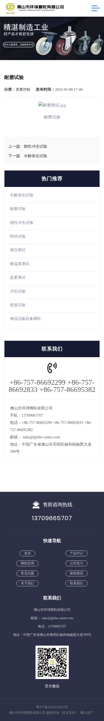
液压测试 (18, 250)
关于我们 (27, 583)
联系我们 (76, 583)
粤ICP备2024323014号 (52, 707)
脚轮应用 (27, 563)
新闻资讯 (76, 573)
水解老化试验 (21, 195)
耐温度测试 (19, 264)
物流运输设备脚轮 (25, 319)
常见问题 (27, 573)
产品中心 (76, 553)
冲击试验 (18, 291)
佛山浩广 (86, 713)
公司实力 (76, 563)
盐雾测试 (18, 277)
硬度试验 (18, 305)
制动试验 (18, 236)
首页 (27, 553)
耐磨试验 (18, 209)
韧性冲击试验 (21, 223)
